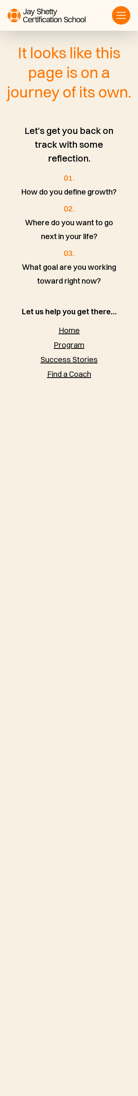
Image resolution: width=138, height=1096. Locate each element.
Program (69, 345)
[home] (46, 15)
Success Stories (69, 359)
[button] (121, 15)
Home (69, 330)
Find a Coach (69, 374)
